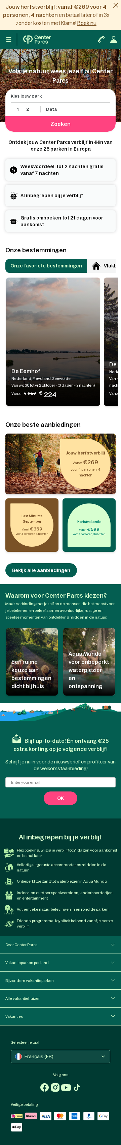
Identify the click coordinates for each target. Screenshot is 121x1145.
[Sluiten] (115, 5)
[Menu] (8, 39)
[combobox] (60, 1056)
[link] (60, 15)
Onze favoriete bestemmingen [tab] (46, 265)
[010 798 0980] (101, 39)
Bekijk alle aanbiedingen (41, 570)
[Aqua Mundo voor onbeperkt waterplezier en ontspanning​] (89, 662)
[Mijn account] (37, 39)
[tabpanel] (60, 342)
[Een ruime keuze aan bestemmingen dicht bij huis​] (32, 662)
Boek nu (86, 23)
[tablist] (60, 266)
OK (60, 798)
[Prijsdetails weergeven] (61, 394)
